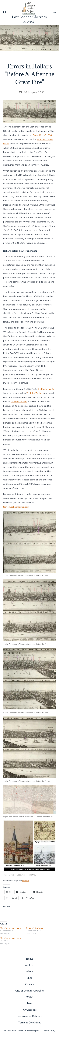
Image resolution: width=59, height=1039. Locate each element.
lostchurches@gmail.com (16, 506)
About (29, 971)
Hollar (25, 880)
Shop (29, 978)
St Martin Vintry (47, 389)
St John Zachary (35, 393)
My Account (29, 1010)
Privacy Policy (49, 1030)
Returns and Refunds (29, 1016)
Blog (29, 1003)
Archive (29, 965)
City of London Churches (29, 990)
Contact (29, 984)
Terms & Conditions (29, 1022)
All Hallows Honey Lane (10, 928)
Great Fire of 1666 (42, 135)
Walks (29, 997)
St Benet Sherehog (34, 928)
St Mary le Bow (19, 401)
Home (29, 959)
